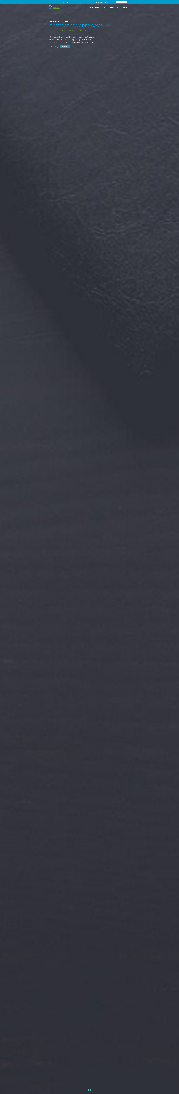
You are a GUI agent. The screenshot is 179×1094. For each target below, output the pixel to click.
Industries (104, 7)
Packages (112, 7)
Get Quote (65, 46)
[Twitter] (99, 2)
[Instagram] (101, 2)
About (91, 7)
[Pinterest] (103, 2)
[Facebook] (95, 2)
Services (97, 7)
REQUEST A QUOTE (121, 2)
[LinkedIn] (97, 2)
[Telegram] (107, 2)
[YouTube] (105, 2)
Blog (118, 7)
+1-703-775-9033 (85, 2)
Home (85, 7)
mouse (90, 1089)
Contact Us (124, 7)
